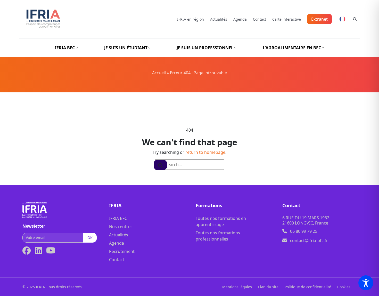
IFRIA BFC (118, 218)
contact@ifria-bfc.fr (309, 240)
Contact (259, 19)
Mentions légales (237, 286)
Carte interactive (286, 19)
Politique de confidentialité (308, 286)
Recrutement (122, 251)
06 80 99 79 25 (303, 231)
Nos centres (121, 226)
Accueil (159, 73)
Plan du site (268, 286)
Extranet (319, 19)
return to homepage (205, 152)
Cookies (343, 286)
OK (90, 237)
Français (342, 19)
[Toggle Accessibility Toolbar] (366, 283)
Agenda (240, 19)
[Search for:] (189, 164)
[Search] (160, 165)
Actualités (218, 19)
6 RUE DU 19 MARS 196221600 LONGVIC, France (305, 220)
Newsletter (33, 226)
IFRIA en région (190, 19)
